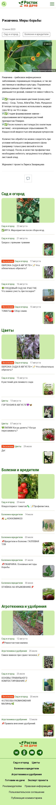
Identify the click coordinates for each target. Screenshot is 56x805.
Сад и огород (11, 34)
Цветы (7, 330)
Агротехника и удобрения (23, 606)
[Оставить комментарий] (28, 178)
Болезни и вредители (36, 34)
